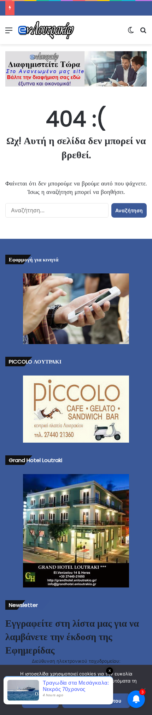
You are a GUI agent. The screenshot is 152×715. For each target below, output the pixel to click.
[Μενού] (8, 33)
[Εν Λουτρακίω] (46, 29)
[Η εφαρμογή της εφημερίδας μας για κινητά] (76, 308)
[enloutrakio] (76, 68)
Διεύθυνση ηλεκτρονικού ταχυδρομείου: (76, 661)
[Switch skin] (130, 33)
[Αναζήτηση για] (143, 33)
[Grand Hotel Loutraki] (76, 530)
